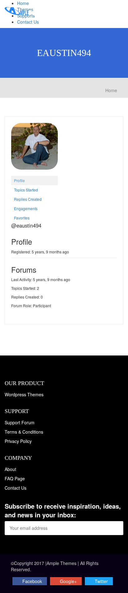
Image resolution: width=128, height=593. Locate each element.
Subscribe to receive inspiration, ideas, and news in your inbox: (63, 511)
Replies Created (28, 199)
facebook (32, 581)
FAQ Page (15, 478)
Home (23, 3)
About (10, 469)
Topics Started (26, 189)
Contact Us (28, 22)
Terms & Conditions (24, 432)
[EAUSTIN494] (34, 148)
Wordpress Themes (24, 394)
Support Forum (19, 422)
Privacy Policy (18, 441)
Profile (19, 180)
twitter (101, 581)
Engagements (26, 208)
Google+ (68, 581)
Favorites (22, 217)
